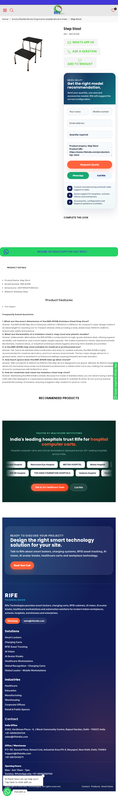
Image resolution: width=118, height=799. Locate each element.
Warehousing (12, 699)
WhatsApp (78, 175)
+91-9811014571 (14, 757)
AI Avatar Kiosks (14, 656)
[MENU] (5, 10)
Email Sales (107, 786)
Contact (86, 786)
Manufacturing (13, 695)
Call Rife (101, 175)
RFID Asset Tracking (16, 646)
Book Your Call (22, 565)
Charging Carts (13, 642)
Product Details (16, 267)
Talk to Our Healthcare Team (49, 487)
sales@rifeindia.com (34, 621)
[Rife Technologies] (59, 10)
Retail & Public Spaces (17, 709)
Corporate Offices (15, 704)
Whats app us (83, 42)
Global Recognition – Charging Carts (25, 665)
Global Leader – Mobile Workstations (25, 670)
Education (10, 690)
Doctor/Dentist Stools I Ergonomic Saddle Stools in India (39, 19)
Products (95, 786)
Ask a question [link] (84, 51)
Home (5, 19)
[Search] (11, 10)
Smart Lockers (13, 637)
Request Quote (89, 164)
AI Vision (10, 651)
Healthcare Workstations (19, 661)
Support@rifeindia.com (18, 753)
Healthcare (11, 685)
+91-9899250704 (15, 733)
